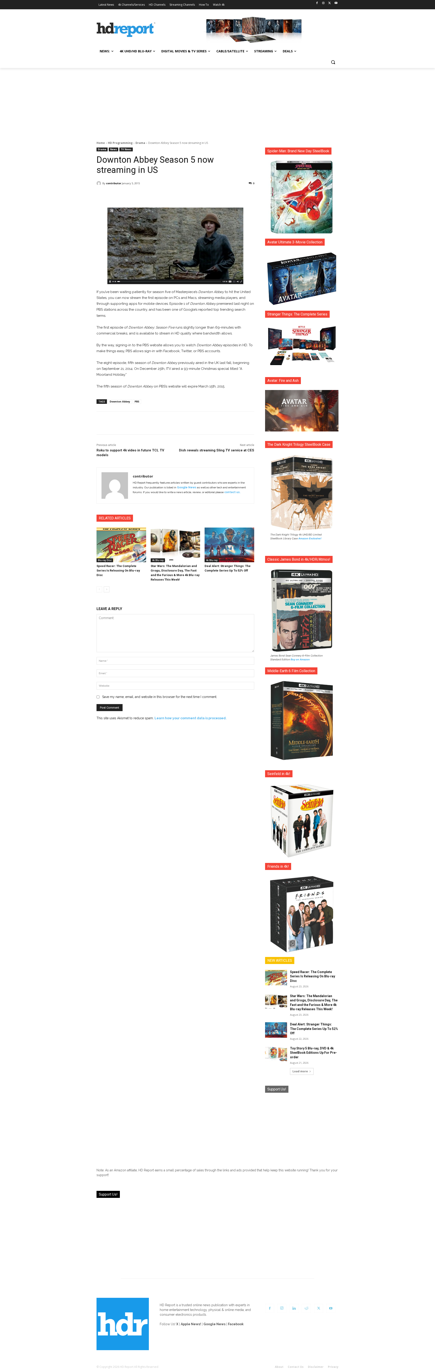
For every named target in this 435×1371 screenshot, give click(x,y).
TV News (126, 149)
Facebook (236, 1324)
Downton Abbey (120, 401)
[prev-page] (99, 589)
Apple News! (191, 1324)
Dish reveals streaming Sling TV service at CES (216, 450)
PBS (137, 401)
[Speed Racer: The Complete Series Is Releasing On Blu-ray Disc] (121, 545)
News (113, 149)
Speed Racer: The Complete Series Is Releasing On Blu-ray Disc (118, 570)
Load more (300, 1071)
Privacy (333, 1367)
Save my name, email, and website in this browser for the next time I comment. (159, 697)
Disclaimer (316, 1367)
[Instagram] (323, 3)
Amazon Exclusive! (309, 538)
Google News (186, 487)
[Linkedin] (294, 1308)
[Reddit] (306, 1308)
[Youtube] (335, 3)
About (279, 1367)
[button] (333, 62)
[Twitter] (329, 3)
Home (101, 143)
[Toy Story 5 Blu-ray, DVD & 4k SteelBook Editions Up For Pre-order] (276, 1054)
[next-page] (106, 589)
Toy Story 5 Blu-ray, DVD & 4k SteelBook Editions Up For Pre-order (313, 1052)
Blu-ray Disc (105, 560)
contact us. (232, 492)
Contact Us (296, 1367)
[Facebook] (317, 3)
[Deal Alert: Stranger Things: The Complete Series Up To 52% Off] (229, 545)
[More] (215, 194)
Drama (140, 143)
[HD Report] (126, 29)
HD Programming (120, 143)
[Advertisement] (217, 102)
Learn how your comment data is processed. (191, 718)
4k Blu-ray (158, 560)
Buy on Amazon (300, 659)
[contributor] (99, 183)
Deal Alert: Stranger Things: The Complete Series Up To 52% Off (314, 1028)
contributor (113, 183)
